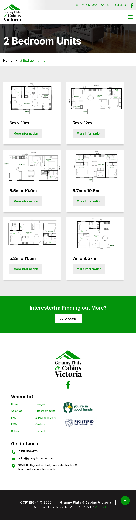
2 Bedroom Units (45, 417)
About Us (16, 410)
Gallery (15, 431)
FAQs (14, 424)
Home (7, 60)
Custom (40, 424)
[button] (130, 17)
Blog (13, 417)
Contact (40, 431)
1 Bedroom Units (45, 410)
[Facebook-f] (131, 5)
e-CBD (100, 507)
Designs (40, 404)
